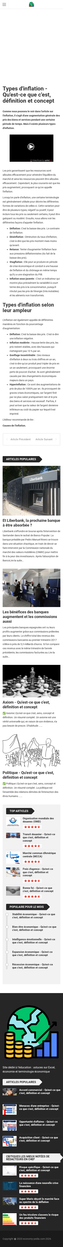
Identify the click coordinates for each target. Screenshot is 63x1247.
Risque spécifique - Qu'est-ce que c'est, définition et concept (38, 1169)
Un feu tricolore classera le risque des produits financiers (38, 1216)
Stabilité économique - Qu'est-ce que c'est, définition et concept (33, 916)
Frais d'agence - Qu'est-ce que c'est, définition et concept (38, 872)
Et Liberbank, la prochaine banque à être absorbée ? (31, 522)
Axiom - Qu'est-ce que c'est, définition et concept (26, 704)
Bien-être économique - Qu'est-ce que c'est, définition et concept (34, 928)
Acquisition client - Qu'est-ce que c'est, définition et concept (38, 1139)
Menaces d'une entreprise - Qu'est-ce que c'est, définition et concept (39, 1107)
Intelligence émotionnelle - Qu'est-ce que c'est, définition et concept (33, 941)
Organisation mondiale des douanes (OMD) (38, 820)
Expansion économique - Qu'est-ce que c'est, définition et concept (32, 953)
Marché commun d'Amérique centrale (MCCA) (39, 855)
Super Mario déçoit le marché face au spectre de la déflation (39, 1200)
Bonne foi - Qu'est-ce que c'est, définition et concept (38, 889)
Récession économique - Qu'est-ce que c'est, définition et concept (32, 966)
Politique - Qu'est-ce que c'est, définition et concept (28, 775)
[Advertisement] (31, 38)
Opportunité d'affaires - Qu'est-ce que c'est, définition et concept (38, 1123)
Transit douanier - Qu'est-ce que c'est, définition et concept (39, 837)
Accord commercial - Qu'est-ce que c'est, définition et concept (39, 1091)
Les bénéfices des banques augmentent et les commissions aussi (30, 617)
